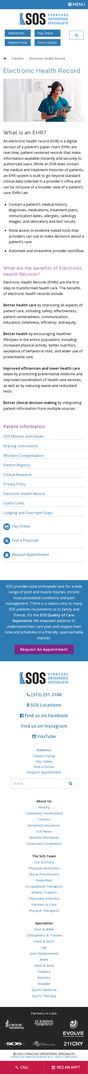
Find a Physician (25, 540)
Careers (44, 819)
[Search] (76, 35)
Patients (44, 750)
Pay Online (45, 33)
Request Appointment (30, 554)
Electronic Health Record (24, 493)
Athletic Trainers (44, 892)
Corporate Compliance (44, 843)
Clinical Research (17, 474)
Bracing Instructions (20, 445)
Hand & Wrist (44, 941)
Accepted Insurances (44, 825)
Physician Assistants (44, 868)
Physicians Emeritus (44, 898)
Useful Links (13, 503)
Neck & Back (44, 965)
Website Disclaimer (44, 837)
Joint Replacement (44, 953)
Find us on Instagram (44, 726)
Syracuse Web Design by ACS (32, 1057)
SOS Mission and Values (23, 436)
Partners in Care (44, 904)
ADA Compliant (66, 1057)
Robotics (44, 977)
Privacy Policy (14, 484)
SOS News (44, 831)
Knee (44, 959)
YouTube (46, 736)
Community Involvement (44, 813)
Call (24, 1067)
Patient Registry (16, 465)
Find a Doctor (47, 42)
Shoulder (44, 983)
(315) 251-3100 (46, 695)
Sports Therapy (44, 995)
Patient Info (16, 33)
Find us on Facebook (45, 715)
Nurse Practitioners (44, 874)
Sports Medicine (44, 989)
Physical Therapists (44, 910)
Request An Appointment (44, 649)
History (44, 807)
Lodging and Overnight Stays (28, 512)
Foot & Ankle (44, 929)
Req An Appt (68, 1067)
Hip (44, 947)
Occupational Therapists (44, 886)
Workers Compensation (23, 455)
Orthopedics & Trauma (44, 935)
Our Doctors (44, 862)
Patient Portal (17, 42)
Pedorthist (44, 880)
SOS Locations (45, 705)
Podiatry (44, 971)
